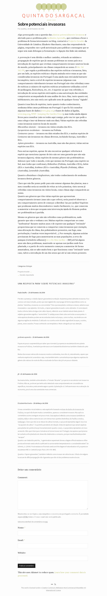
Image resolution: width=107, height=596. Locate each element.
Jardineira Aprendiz (56, 37)
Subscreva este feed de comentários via (33, 522)
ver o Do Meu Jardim (55, 239)
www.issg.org (24, 113)
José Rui (23, 29)
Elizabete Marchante (25, 403)
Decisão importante (27, 275)
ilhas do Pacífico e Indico (74, 419)
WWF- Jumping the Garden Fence (47, 113)
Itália (26, 419)
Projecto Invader (76, 41)
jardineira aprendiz (24, 337)
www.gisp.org (47, 110)
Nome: (21, 527)
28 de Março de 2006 (40, 403)
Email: (21, 540)
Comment (22, 477)
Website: (22, 552)
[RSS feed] (55, 584)
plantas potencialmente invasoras (68, 34)
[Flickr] (52, 584)
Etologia (29, 266)
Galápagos (21, 422)
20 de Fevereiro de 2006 (36, 293)
